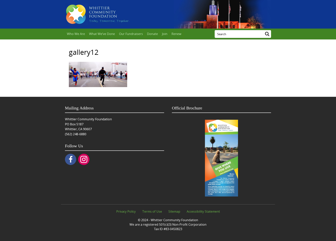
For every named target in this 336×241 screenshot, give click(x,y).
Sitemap (174, 211)
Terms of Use (152, 211)
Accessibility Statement (203, 211)
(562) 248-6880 (75, 134)
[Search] (267, 34)
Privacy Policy (126, 211)
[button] (70, 159)
